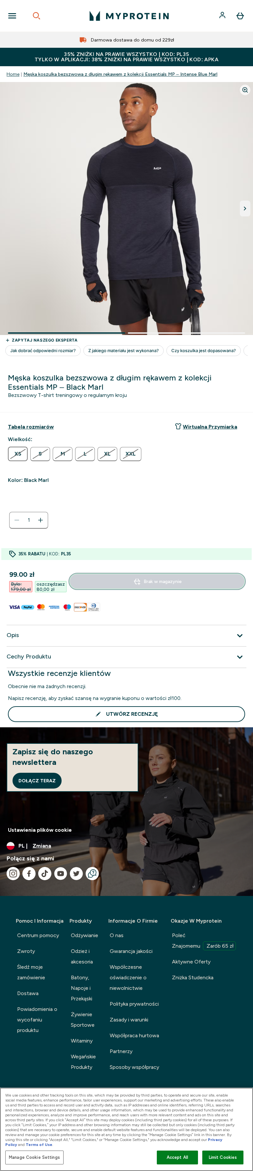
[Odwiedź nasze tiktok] (44, 873)
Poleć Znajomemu (203, 941)
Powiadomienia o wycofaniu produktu (37, 1019)
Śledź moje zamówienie (31, 972)
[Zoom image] (245, 90)
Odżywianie (84, 935)
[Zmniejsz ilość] (17, 520)
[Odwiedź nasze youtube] (60, 873)
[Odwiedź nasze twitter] (76, 873)
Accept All (177, 1157)
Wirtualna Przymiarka (210, 427)
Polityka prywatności (134, 1004)
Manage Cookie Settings (34, 1157)
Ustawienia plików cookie (40, 830)
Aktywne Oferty (191, 961)
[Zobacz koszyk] (240, 16)
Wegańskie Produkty (83, 1062)
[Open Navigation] (12, 16)
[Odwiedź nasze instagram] (13, 873)
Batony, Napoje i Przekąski (81, 988)
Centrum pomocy (38, 935)
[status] (28, 520)
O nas (117, 935)
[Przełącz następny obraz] (245, 208)
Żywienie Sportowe (83, 1020)
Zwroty (26, 951)
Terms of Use (39, 1144)
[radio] (18, 454)
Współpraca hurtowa (134, 1035)
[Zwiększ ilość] (40, 520)
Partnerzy (121, 1051)
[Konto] (223, 15)
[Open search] (36, 15)
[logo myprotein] (129, 16)
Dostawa (28, 993)
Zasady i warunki (129, 1019)
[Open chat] (92, 873)
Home (13, 74)
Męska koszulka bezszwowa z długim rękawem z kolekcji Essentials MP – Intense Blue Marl (120, 74)
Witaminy (82, 1041)
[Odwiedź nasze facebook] (29, 873)
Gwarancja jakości (131, 951)
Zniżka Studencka (192, 977)
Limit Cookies (223, 1157)
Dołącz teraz (37, 780)
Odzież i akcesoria (82, 956)
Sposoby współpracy (134, 1067)
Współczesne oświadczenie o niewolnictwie (128, 977)
